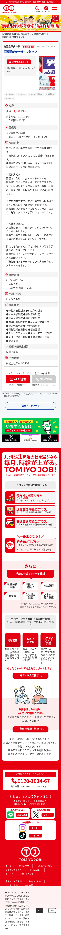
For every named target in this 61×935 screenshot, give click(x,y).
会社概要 (29, 885)
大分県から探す (39, 33)
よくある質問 (35, 869)
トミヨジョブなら (44, 865)
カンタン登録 (46, 11)
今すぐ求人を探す (29, 675)
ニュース (9, 874)
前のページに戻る (30, 405)
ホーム (8, 865)
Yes (39, 910)
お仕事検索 (37, 11)
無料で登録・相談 (29, 729)
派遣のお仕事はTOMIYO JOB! (15, 33)
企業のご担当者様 (13, 881)
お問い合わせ (35, 881)
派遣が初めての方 (13, 869)
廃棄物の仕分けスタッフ (20, 51)
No (52, 910)
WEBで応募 (20, 379)
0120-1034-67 (34, 781)
